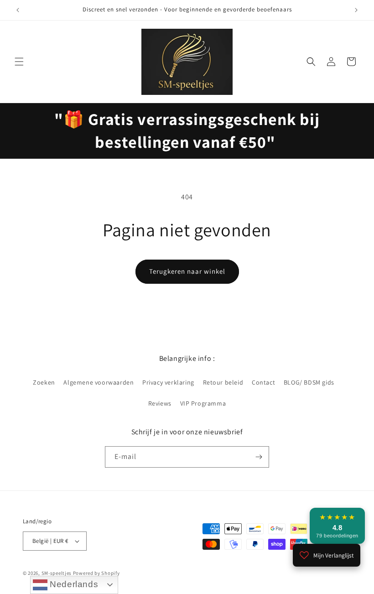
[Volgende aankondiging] (356, 10)
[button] (19, 62)
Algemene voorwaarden (98, 382)
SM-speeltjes (57, 573)
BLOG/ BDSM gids (309, 382)
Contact (263, 382)
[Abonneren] (259, 457)
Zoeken (44, 382)
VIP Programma (203, 403)
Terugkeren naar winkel (187, 271)
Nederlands (73, 584)
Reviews (159, 403)
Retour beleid (223, 382)
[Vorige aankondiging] (18, 10)
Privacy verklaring (168, 382)
